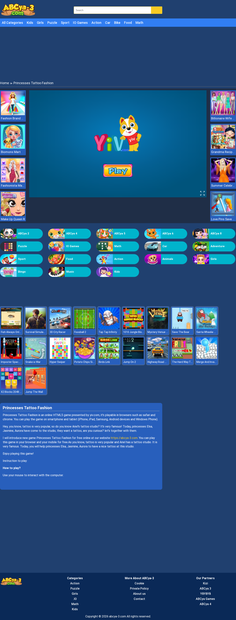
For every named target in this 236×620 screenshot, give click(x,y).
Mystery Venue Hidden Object (165, 332)
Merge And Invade (206, 361)
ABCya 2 (23, 233)
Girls (40, 23)
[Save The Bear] (182, 328)
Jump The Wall (34, 391)
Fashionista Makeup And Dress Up (13, 185)
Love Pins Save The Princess (223, 219)
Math (139, 23)
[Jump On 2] (133, 358)
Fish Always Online (12, 332)
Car (107, 23)
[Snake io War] (35, 358)
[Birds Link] (109, 358)
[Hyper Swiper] (60, 358)
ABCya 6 (167, 233)
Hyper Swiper (57, 361)
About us (139, 593)
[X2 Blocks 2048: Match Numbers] (11, 387)
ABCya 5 (119, 233)
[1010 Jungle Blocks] (133, 328)
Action (96, 23)
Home (4, 83)
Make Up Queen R (13, 219)
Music (70, 271)
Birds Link (104, 361)
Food (128, 23)
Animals (167, 259)
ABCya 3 (205, 588)
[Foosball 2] (84, 328)
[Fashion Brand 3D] (13, 114)
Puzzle (52, 23)
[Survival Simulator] (35, 328)
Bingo (22, 271)
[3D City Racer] (60, 328)
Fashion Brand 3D (13, 118)
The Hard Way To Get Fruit (187, 361)
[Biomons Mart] (13, 148)
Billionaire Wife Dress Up (223, 118)
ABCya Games (205, 599)
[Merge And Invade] (206, 358)
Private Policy (139, 588)
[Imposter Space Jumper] (11, 358)
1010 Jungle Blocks (134, 332)
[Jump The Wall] (35, 387)
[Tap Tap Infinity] (109, 328)
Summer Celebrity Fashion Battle (223, 185)
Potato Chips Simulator (88, 361)
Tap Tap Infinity (108, 332)
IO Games (80, 23)
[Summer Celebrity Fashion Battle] (223, 181)
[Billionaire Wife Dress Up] (223, 114)
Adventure (218, 246)
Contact (139, 599)
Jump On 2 (129, 361)
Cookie (139, 583)
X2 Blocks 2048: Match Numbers (20, 391)
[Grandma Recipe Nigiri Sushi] (223, 148)
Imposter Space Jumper (15, 361)
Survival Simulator (36, 332)
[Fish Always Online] (11, 328)
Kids (30, 23)
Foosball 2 (80, 332)
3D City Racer (58, 332)
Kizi (205, 583)
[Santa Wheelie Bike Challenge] (206, 328)
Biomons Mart (11, 152)
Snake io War (33, 361)
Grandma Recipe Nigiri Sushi (223, 152)
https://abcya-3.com (124, 438)
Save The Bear (180, 332)
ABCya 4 (71, 233)
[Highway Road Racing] (158, 358)
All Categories (12, 23)
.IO (75, 599)
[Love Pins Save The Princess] (223, 215)
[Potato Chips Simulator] (84, 358)
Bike (117, 23)
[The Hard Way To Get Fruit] (182, 358)
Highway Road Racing (160, 361)
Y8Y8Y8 (205, 593)
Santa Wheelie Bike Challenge (213, 332)
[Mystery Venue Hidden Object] (158, 328)
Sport (65, 23)
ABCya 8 (216, 233)
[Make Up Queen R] (13, 215)
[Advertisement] (118, 53)
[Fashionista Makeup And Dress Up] (13, 181)
